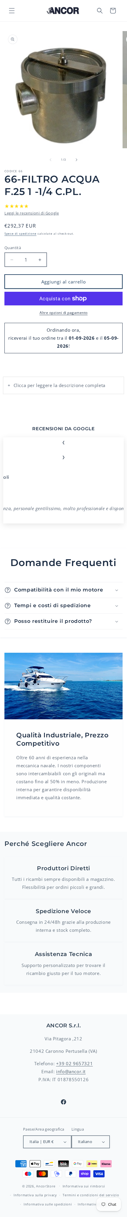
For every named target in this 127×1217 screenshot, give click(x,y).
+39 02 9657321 (74, 1063)
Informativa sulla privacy (35, 1195)
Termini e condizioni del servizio (91, 1195)
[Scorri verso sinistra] (50, 159)
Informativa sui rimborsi (84, 1186)
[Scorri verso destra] (76, 159)
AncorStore (46, 1186)
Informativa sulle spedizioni (48, 1204)
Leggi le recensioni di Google (31, 213)
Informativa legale (93, 1204)
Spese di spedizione (20, 233)
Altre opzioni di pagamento (64, 312)
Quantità (12, 247)
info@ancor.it (71, 1071)
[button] (11, 10)
